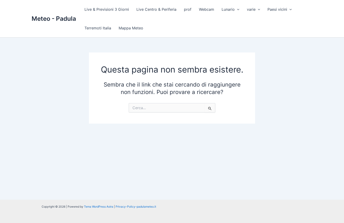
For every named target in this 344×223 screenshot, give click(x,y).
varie (251, 9)
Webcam (206, 9)
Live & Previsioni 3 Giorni (106, 9)
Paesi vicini (277, 9)
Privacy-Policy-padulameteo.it (136, 206)
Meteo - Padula (54, 18)
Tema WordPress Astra (98, 206)
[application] (237, 9)
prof (187, 9)
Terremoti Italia (97, 28)
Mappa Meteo (131, 28)
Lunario (228, 9)
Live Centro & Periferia (156, 9)
